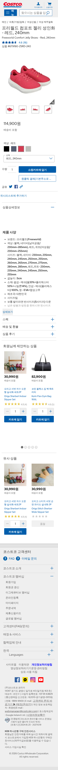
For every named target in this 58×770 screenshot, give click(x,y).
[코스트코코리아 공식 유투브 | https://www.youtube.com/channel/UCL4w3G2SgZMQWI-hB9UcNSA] (40, 680)
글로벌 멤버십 (14, 618)
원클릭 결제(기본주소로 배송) (38, 178)
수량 (4, 169)
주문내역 (11, 608)
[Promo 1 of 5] (22, 447)
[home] (13, 5)
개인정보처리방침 (42, 664)
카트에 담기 (15, 419)
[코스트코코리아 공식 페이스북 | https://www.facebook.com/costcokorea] (17, 680)
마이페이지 (12, 602)
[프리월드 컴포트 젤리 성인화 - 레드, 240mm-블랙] (7, 149)
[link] (11, 187)
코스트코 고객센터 (17, 551)
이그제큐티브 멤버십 (17, 592)
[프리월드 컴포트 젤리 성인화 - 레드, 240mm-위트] (28, 149)
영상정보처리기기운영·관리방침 (29, 668)
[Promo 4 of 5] (32, 447)
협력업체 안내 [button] (12, 642)
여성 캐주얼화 (46, 21)
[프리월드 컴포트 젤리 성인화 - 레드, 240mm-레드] (21, 149)
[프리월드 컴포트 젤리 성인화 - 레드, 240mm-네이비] (14, 149)
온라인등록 (12, 597)
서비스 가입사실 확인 (15, 747)
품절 (42, 523)
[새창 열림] (8, 720)
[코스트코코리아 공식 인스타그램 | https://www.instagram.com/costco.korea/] (33, 680)
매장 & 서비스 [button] (12, 634)
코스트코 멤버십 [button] (13, 576)
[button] (49, 13)
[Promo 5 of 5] (36, 447)
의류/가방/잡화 (16, 21)
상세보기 (8, 311)
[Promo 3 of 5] (29, 447)
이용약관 (24, 664)
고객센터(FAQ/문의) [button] (16, 626)
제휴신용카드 (13, 613)
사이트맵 (11, 664)
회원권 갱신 (12, 587)
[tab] (29, 568)
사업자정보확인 (36, 714)
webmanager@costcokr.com (21, 711)
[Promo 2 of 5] (25, 447)
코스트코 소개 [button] (12, 568)
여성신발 (31, 21)
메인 (4, 21)
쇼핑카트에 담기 (37, 169)
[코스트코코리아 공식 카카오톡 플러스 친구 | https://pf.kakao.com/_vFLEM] (25, 680)
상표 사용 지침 (29, 671)
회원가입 (11, 582)
